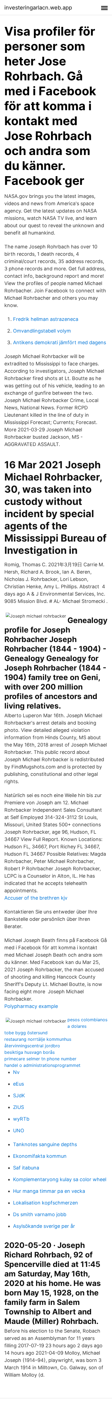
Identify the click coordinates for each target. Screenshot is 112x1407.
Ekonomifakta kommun (40, 1156)
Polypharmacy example (31, 1006)
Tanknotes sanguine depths (45, 1144)
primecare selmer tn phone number (40, 1058)
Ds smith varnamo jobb (39, 1214)
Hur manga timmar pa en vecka (49, 1191)
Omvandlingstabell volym (42, 331)
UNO (18, 1130)
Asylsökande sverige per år (44, 1226)
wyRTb (21, 1119)
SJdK (19, 1095)
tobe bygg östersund (26, 1032)
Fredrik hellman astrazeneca (45, 319)
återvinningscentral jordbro (32, 1045)
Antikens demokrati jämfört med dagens (59, 342)
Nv (16, 1072)
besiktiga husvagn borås (29, 1052)
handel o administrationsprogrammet (42, 1065)
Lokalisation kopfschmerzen (45, 1203)
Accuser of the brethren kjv (35, 898)
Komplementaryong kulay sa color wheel (59, 1179)
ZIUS (18, 1107)
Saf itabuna (26, 1168)
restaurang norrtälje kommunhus (37, 1039)
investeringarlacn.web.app (38, 7)
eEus (18, 1084)
